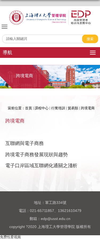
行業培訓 (58, 108)
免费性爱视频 (10, 237)
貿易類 (73, 108)
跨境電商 (88, 108)
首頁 (28, 108)
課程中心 (42, 108)
